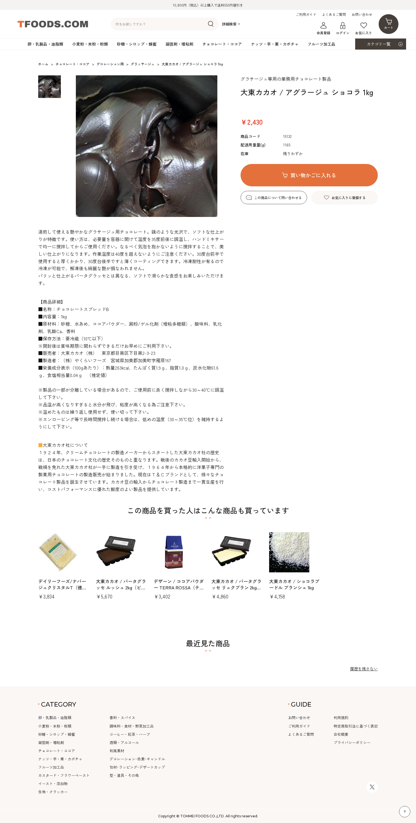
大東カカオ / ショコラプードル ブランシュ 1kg (294, 584)
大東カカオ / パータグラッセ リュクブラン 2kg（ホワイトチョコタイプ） (236, 591)
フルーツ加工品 (321, 44)
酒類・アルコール (124, 742)
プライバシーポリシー (352, 742)
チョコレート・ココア (222, 44)
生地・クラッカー (53, 791)
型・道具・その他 (124, 775)
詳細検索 (229, 24)
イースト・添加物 (53, 783)
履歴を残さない (364, 668)
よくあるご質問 (334, 14)
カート (388, 27)
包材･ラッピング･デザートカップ (137, 767)
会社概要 (341, 734)
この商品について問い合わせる (278, 197)
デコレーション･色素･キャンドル (137, 759)
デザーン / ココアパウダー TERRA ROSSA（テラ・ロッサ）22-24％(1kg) (179, 591)
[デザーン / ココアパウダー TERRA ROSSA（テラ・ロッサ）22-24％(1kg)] (179, 552)
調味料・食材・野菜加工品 (132, 726)
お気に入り (363, 32)
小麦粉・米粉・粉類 (90, 44)
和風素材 (117, 750)
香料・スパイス (122, 717)
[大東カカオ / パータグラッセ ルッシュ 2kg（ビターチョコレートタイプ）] (121, 552)
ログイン (342, 32)
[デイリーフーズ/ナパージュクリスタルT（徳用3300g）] (63, 552)
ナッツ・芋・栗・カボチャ (275, 44)
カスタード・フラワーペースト (64, 775)
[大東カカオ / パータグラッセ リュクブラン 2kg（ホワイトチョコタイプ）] (236, 552)
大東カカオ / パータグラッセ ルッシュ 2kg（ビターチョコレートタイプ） (121, 587)
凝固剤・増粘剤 (179, 44)
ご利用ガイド (306, 14)
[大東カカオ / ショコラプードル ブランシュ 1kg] (294, 552)
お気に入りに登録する (349, 197)
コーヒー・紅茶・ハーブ (130, 734)
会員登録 (323, 32)
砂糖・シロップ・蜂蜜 (136, 44)
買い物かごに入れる (313, 175)
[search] (210, 24)
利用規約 (341, 717)
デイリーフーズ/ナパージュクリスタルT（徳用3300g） (62, 587)
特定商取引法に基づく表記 (356, 726)
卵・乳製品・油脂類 (45, 44)
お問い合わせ (362, 14)
